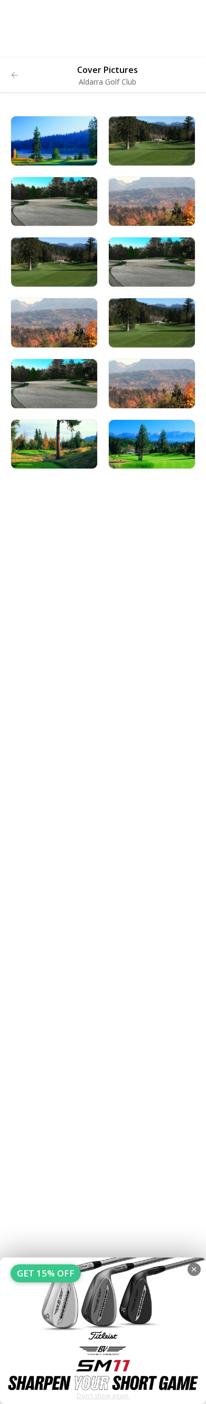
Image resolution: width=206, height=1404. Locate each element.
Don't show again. (103, 1395)
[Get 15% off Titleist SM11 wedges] (103, 1331)
